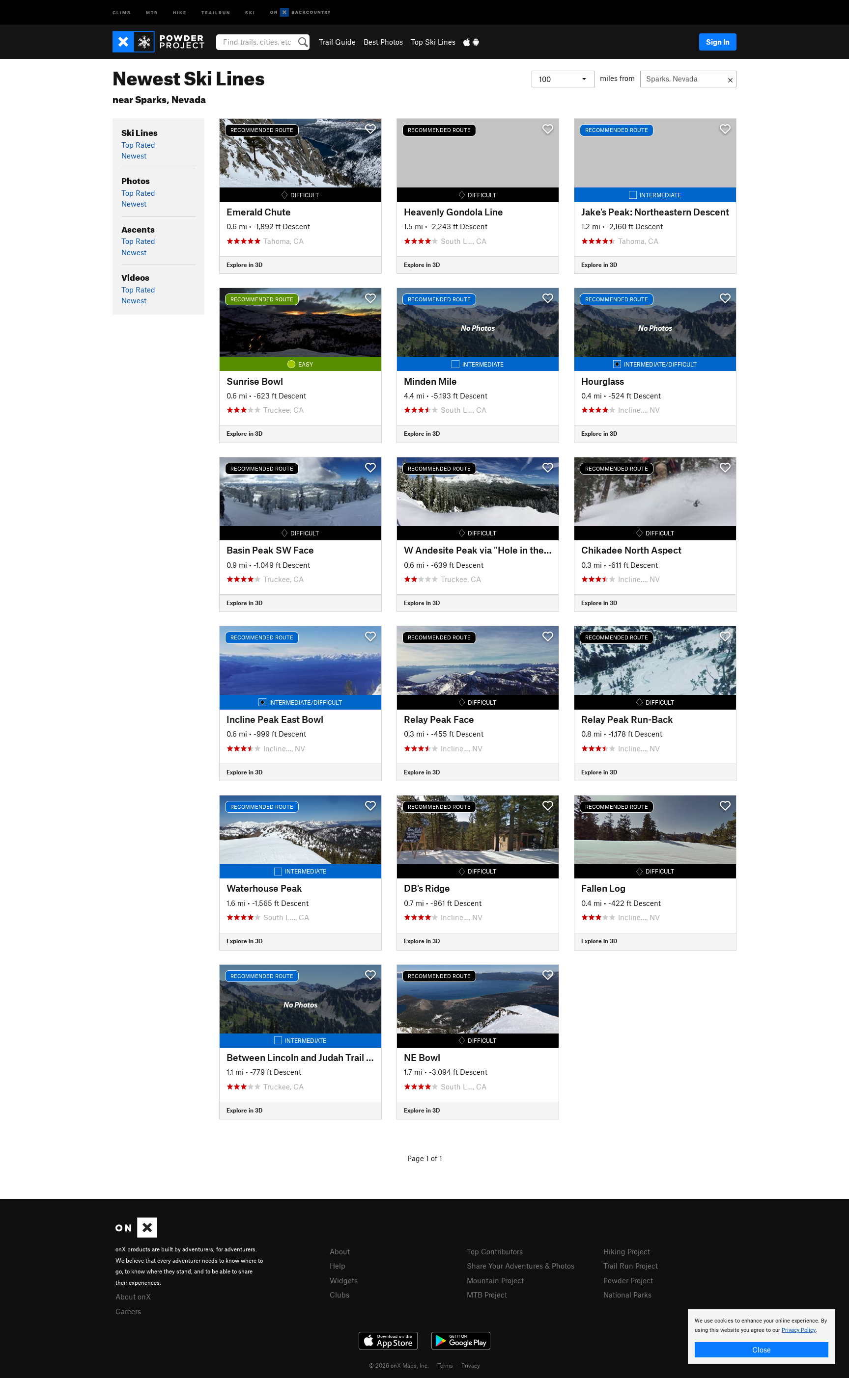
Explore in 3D (244, 264)
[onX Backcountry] (300, 12)
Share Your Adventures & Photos (520, 1265)
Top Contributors (495, 1251)
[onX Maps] (136, 1234)
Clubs (339, 1294)
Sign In (718, 41)
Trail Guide (337, 41)
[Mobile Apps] (471, 41)
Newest (133, 155)
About (340, 1251)
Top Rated (138, 144)
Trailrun (215, 12)
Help (337, 1265)
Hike (180, 12)
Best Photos (383, 41)
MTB (152, 12)
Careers (128, 1311)
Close (761, 1349)
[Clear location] (730, 79)
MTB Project (487, 1294)
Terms (445, 1365)
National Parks (627, 1294)
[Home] (163, 42)
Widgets (344, 1280)
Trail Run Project (630, 1265)
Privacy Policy (799, 1330)
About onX (133, 1296)
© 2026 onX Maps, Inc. (399, 1365)
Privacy (470, 1365)
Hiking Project (626, 1251)
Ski (250, 12)
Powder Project (628, 1280)
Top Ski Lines (433, 41)
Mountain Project (495, 1280)
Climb (122, 12)
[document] (761, 1336)
